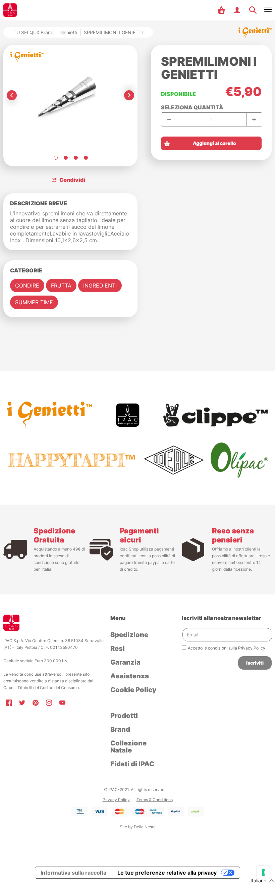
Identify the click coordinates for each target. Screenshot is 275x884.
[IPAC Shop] (10, 10)
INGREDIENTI (100, 285)
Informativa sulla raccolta (73, 872)
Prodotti (124, 716)
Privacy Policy (116, 799)
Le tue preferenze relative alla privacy (167, 872)
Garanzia (125, 662)
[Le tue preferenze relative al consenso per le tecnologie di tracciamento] (263, 872)
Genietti (68, 32)
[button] (222, 10)
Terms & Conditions (154, 799)
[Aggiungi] (254, 119)
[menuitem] (222, 10)
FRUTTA (61, 285)
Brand (120, 729)
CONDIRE (27, 285)
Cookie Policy (133, 690)
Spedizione (129, 635)
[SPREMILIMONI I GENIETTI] (55, 158)
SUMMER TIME (34, 302)
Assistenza (129, 676)
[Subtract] (169, 119)
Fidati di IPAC (132, 764)
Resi (117, 648)
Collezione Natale (128, 746)
